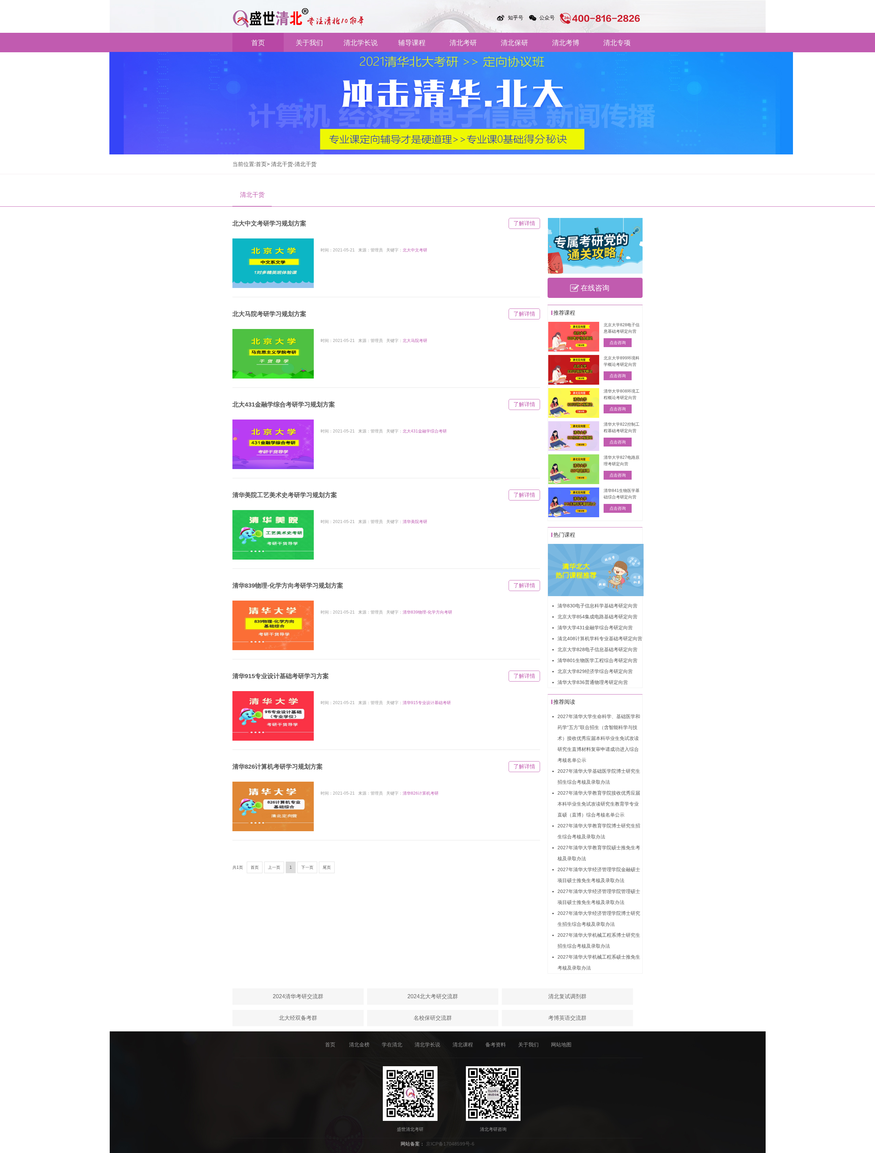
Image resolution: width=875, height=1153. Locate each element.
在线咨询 (595, 288)
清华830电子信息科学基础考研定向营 (597, 605)
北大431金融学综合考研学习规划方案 (283, 404)
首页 (258, 42)
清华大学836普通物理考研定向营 (592, 682)
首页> (263, 164)
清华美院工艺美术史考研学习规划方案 (284, 495)
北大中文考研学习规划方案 (269, 223)
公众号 (547, 17)
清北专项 (617, 42)
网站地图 (561, 1044)
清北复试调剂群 (567, 996)
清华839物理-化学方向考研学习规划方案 (287, 585)
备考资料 (495, 1044)
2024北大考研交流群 (432, 996)
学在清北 (392, 1044)
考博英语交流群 (567, 1018)
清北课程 (463, 1044)
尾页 (327, 867)
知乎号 (515, 17)
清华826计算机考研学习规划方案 (277, 766)
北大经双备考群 (298, 1018)
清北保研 (514, 42)
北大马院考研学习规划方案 (269, 314)
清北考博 (565, 42)
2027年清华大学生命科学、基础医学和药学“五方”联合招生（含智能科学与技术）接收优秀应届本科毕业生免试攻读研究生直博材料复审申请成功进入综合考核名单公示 (598, 738)
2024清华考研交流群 (298, 996)
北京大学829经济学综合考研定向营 (595, 671)
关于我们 (309, 42)
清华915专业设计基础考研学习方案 (280, 676)
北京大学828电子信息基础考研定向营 (597, 649)
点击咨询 (617, 342)
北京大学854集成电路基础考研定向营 (597, 616)
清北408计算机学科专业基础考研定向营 (599, 638)
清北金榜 (359, 1044)
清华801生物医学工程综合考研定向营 (597, 660)
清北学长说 (361, 42)
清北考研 (463, 42)
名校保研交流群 (433, 1018)
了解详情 (524, 223)
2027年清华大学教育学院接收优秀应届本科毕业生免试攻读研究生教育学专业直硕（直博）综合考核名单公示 (598, 804)
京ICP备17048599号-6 (450, 1144)
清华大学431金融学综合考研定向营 (595, 627)
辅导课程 (412, 42)
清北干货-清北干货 (294, 164)
